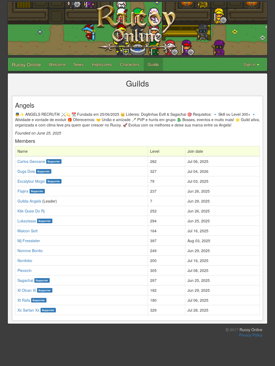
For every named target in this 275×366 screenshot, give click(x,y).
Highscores (102, 64)
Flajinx (22, 191)
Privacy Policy (250, 335)
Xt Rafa (23, 300)
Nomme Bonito (30, 250)
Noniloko (24, 260)
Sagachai (25, 280)
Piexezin (24, 270)
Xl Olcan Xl (26, 290)
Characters (130, 64)
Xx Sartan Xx (28, 310)
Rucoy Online (26, 64)
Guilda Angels (29, 201)
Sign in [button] (250, 64)
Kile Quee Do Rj (31, 211)
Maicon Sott (27, 230)
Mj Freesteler (28, 240)
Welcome (57, 64)
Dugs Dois (26, 171)
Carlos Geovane (31, 161)
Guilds (153, 64)
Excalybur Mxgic (31, 181)
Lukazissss (26, 220)
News (79, 64)
